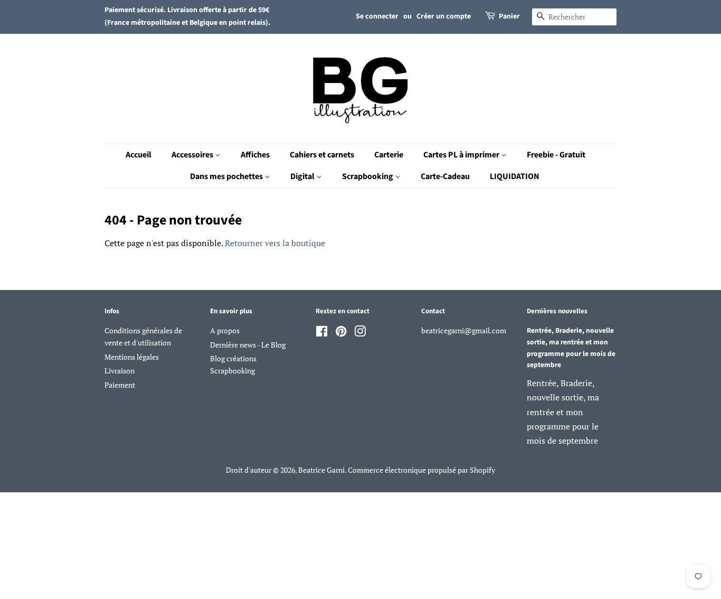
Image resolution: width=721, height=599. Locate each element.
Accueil (138, 155)
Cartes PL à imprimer (462, 155)
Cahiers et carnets (322, 155)
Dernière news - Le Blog (248, 345)
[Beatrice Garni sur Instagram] (360, 333)
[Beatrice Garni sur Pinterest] (341, 333)
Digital (303, 176)
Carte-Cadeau (445, 176)
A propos (225, 330)
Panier (509, 16)
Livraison (120, 371)
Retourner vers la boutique (275, 243)
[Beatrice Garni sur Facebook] (322, 333)
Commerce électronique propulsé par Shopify (421, 470)
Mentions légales (132, 357)
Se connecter (377, 16)
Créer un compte (443, 16)
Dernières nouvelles (557, 311)
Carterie (388, 155)
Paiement (120, 385)
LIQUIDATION (514, 176)
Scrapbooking (368, 176)
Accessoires (193, 155)
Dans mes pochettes (227, 176)
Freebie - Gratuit (556, 155)
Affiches (255, 155)
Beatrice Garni (321, 470)
